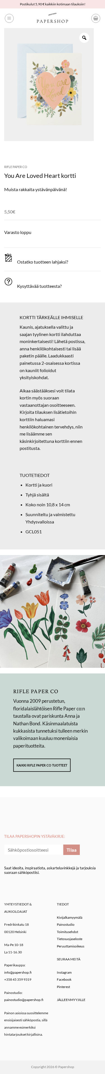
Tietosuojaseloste (69, 939)
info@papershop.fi (18, 972)
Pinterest (63, 987)
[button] (9, 18)
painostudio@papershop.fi (23, 1000)
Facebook (64, 979)
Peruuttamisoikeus (70, 946)
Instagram (64, 972)
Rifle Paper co (15, 167)
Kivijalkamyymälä (69, 917)
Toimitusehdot (67, 932)
